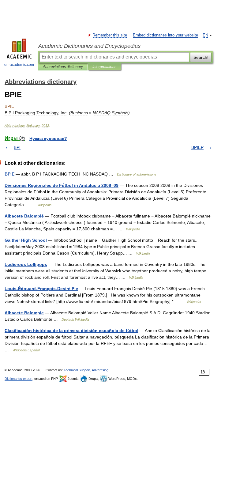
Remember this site (110, 35)
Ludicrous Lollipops (26, 264)
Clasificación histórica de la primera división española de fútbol (71, 330)
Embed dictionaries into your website (165, 35)
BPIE (9, 174)
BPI (17, 147)
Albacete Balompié (24, 216)
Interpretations (104, 67)
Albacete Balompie (24, 312)
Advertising (100, 370)
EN (205, 35)
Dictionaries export (18, 378)
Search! (200, 57)
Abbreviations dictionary (63, 67)
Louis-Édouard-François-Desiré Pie (41, 288)
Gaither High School (26, 240)
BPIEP (197, 147)
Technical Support (77, 370)
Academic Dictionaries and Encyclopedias (89, 46)
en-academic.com (19, 64)
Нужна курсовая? (48, 138)
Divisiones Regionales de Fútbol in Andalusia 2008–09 (61, 185)
